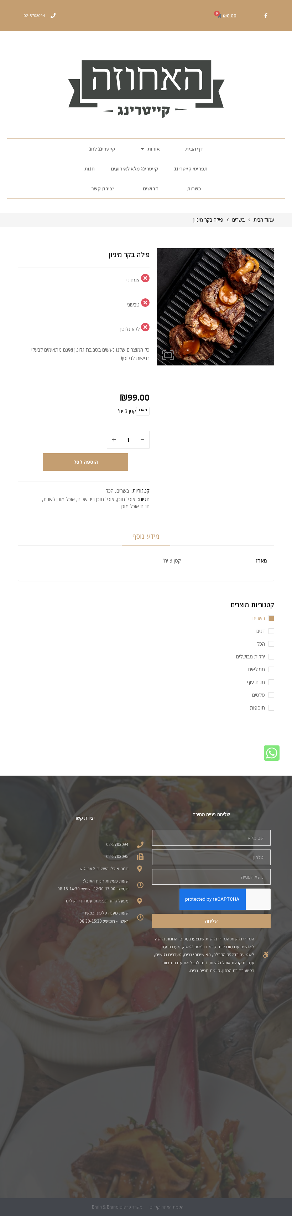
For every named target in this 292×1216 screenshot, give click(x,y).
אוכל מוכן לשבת (59, 499)
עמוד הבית (264, 219)
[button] (168, 355)
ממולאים (256, 669)
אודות (153, 148)
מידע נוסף (146, 536)
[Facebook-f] (266, 16)
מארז (143, 410)
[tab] (146, 538)
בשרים (238, 219)
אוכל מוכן (126, 499)
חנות (89, 168)
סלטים (258, 694)
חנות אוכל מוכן (135, 506)
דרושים (150, 188)
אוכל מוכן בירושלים (96, 499)
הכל (110, 490)
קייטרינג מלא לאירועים (134, 168)
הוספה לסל (85, 461)
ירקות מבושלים (250, 656)
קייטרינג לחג (102, 148)
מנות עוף (256, 682)
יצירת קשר (102, 188)
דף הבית (194, 148)
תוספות (257, 707)
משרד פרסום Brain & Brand (117, 1207)
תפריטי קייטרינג (191, 168)
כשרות (194, 188)
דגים (260, 631)
